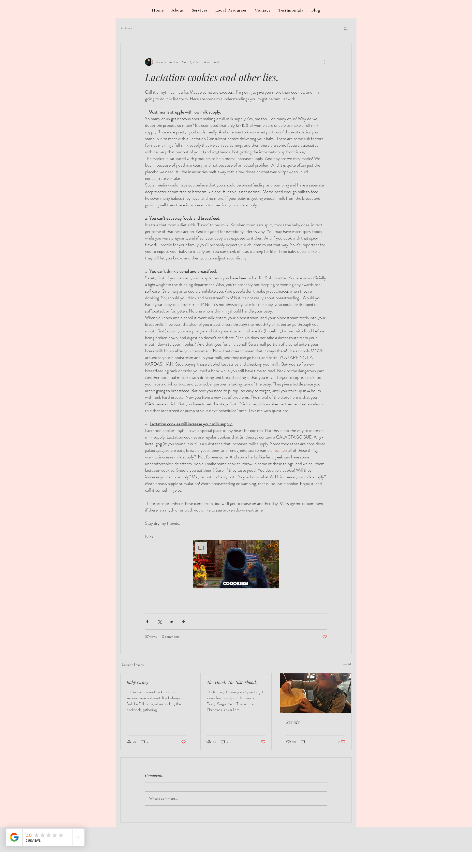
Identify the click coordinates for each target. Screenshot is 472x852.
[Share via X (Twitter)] (159, 621)
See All (347, 664)
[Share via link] (183, 621)
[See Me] (315, 693)
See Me (293, 722)
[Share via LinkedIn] (171, 621)
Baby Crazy (137, 682)
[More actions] (324, 62)
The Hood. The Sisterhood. (231, 682)
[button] (345, 28)
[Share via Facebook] (147, 621)
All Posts (126, 28)
